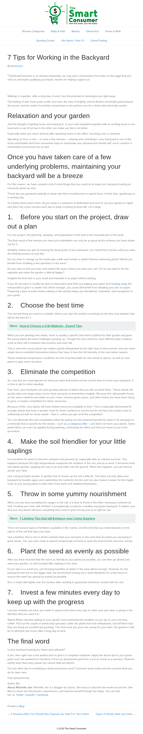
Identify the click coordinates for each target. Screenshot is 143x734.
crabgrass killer (79, 423)
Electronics (92, 31)
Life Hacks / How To (72, 40)
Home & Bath (113, 31)
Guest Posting (98, 40)
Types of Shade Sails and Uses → (116, 713)
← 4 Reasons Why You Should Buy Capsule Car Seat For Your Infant (48, 713)
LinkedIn (30, 694)
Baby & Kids (58, 31)
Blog (21, 706)
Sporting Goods (45, 40)
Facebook (42, 694)
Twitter (19, 694)
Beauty (76, 31)
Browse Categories (33, 31)
